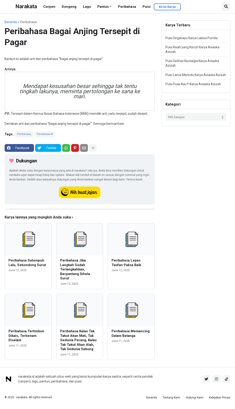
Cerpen (49, 7)
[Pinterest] (75, 148)
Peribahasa (127, 7)
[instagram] (216, 379)
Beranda (11, 22)
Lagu (87, 7)
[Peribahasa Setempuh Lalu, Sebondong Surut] (28, 239)
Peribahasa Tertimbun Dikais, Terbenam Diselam (26, 335)
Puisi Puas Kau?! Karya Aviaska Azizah (193, 84)
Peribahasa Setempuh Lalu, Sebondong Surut (27, 262)
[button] (226, 6)
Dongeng (69, 7)
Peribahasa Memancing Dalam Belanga (131, 333)
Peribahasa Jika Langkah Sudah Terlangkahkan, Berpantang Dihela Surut (75, 269)
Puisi (147, 7)
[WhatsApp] (66, 148)
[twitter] (206, 379)
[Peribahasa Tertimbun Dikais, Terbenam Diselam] (28, 310)
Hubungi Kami (194, 397)
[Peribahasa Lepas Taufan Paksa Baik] (131, 239)
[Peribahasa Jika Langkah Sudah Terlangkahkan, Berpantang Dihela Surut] (79, 239)
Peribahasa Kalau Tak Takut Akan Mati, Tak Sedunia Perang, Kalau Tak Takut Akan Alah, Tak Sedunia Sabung (78, 340)
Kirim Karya (167, 6)
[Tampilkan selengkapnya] (93, 148)
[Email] (84, 148)
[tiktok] (226, 379)
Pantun (103, 7)
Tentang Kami (171, 397)
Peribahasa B (45, 134)
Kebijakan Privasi (219, 397)
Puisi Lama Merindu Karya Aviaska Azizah (195, 75)
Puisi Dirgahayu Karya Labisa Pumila (191, 38)
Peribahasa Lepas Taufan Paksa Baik (126, 262)
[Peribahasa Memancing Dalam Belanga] (131, 310)
